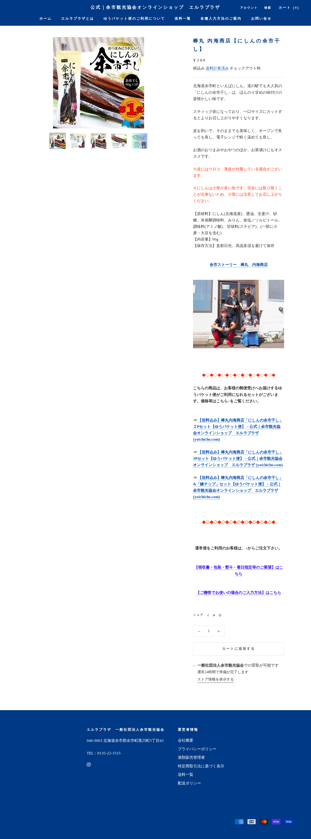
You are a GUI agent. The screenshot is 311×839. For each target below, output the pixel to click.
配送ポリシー (189, 783)
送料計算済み (217, 68)
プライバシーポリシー (197, 749)
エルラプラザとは (77, 19)
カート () (289, 8)
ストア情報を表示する (215, 679)
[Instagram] (89, 764)
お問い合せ (261, 19)
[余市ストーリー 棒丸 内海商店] (238, 314)
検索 (267, 7)
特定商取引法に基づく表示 (201, 766)
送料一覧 (183, 19)
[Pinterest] (220, 615)
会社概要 (185, 740)
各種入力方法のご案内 (221, 19)
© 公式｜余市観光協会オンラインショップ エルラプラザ (64, 819)
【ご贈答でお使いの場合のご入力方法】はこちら (238, 593)
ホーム (45, 19)
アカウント (249, 7)
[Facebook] (208, 615)
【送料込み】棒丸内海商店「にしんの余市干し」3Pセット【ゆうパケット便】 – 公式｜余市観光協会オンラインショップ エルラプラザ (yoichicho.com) (238, 458)
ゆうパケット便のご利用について (134, 19)
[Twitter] (214, 615)
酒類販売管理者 (191, 757)
